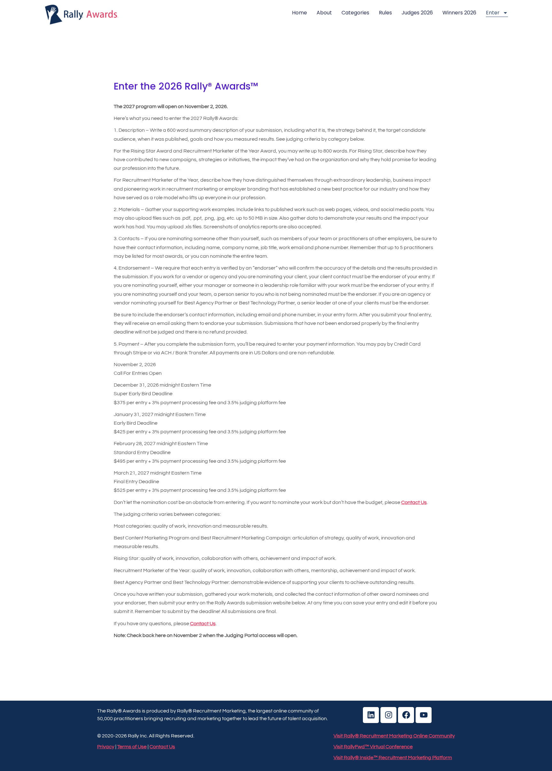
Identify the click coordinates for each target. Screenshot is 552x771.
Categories (355, 12)
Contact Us (203, 623)
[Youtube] (424, 715)
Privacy (105, 746)
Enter (493, 12)
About (324, 12)
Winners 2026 (459, 12)
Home (299, 12)
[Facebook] (406, 715)
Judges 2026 (417, 12)
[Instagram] (388, 715)
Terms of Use (132, 746)
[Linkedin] (371, 715)
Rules (385, 12)
